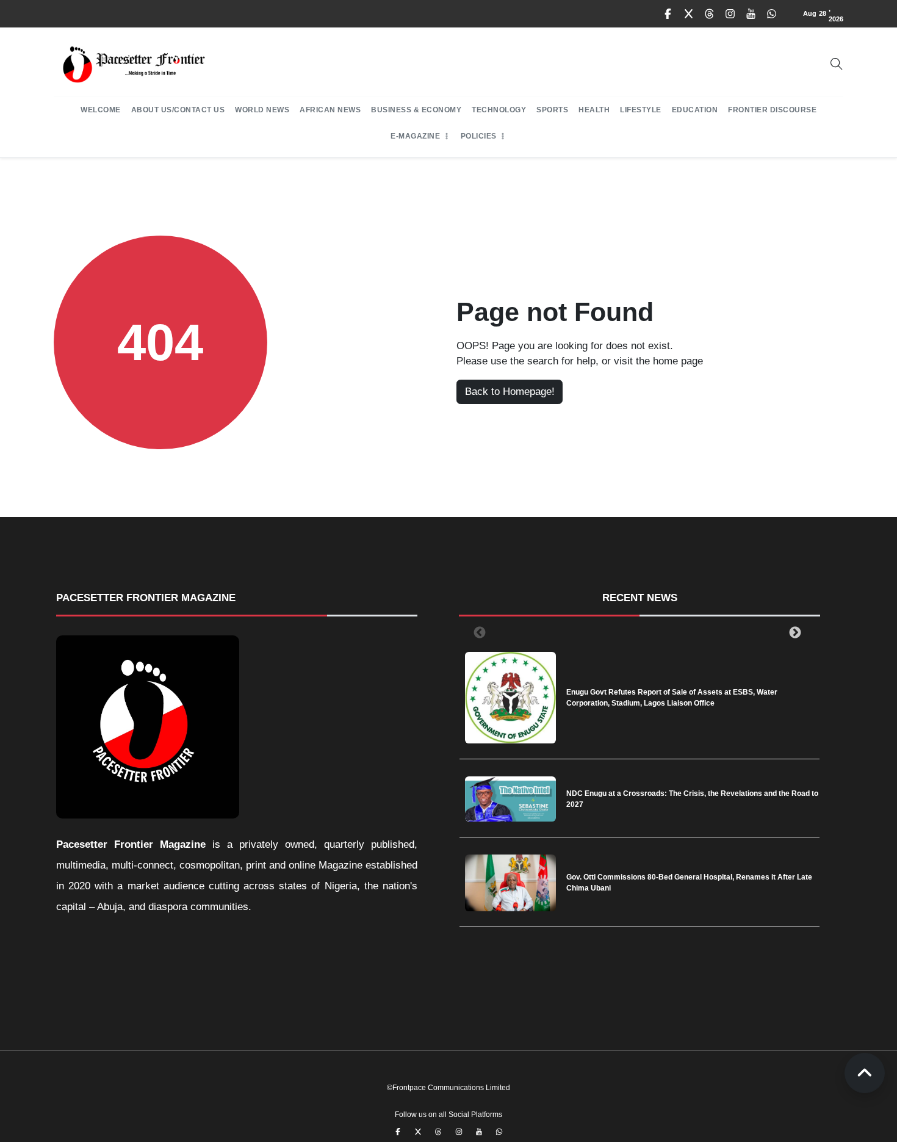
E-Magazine (415, 136)
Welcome (101, 110)
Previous (477, 632)
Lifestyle (640, 110)
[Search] (836, 64)
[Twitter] (689, 14)
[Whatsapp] (772, 14)
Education (695, 110)
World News (262, 110)
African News (330, 110)
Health (594, 110)
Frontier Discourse (772, 110)
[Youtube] (751, 14)
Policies (479, 136)
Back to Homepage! (510, 391)
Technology (499, 110)
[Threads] (709, 14)
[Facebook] (668, 14)
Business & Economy (416, 110)
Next (793, 632)
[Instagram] (730, 14)
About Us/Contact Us (178, 110)
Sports (552, 110)
